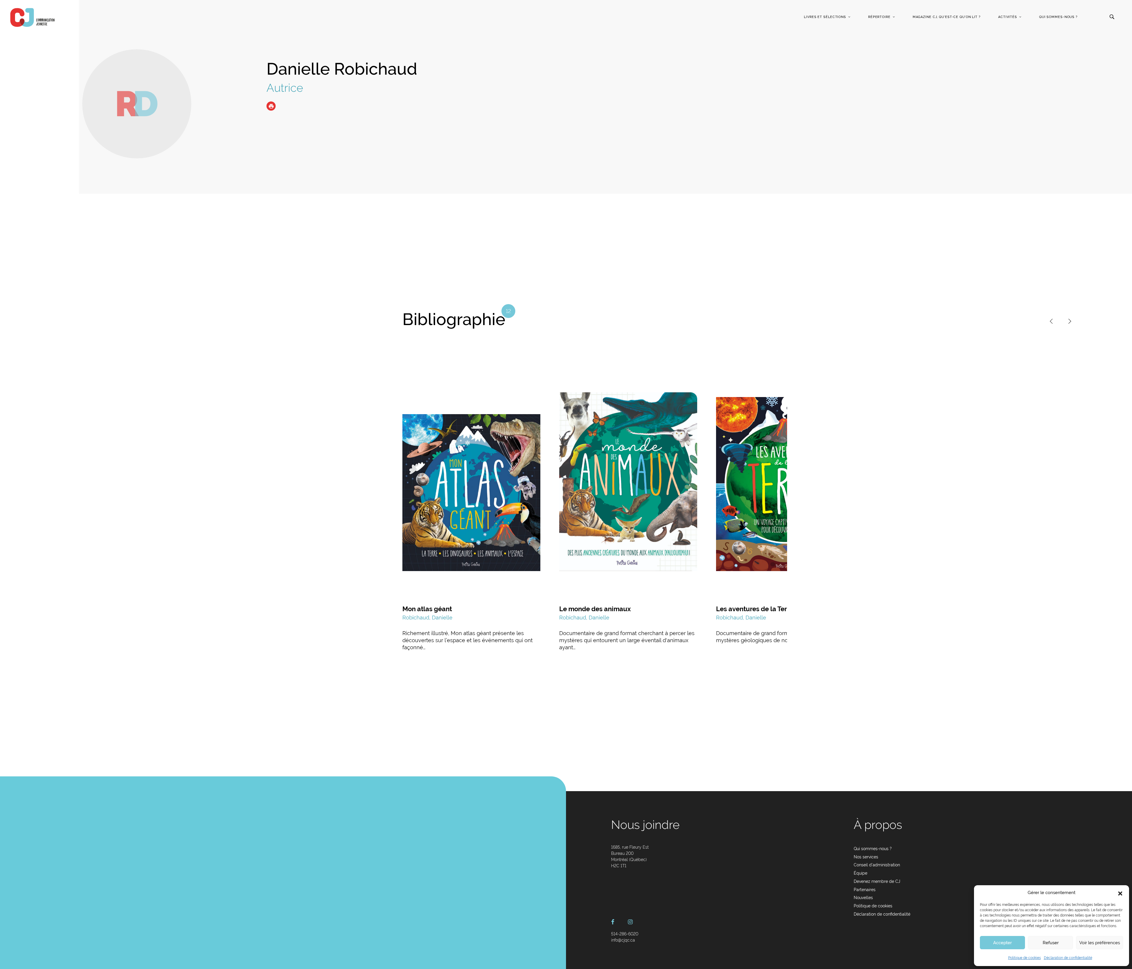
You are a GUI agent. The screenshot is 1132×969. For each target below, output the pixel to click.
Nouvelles (863, 897)
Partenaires (865, 889)
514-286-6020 (624, 934)
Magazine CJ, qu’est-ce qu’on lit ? (946, 17)
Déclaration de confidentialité (1068, 958)
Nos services (866, 857)
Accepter (1002, 942)
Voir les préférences (1099, 942)
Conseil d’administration (877, 865)
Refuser (1051, 942)
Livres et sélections (825, 17)
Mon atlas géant (427, 609)
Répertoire (879, 17)
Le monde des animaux (595, 609)
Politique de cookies (1024, 958)
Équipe (860, 873)
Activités (1007, 17)
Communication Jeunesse (32, 17)
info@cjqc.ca (623, 940)
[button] (1120, 893)
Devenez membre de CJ (877, 881)
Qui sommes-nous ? (1058, 17)
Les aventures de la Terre (754, 609)
